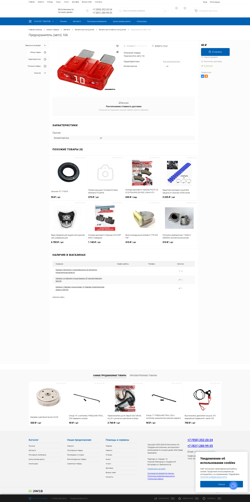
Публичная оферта (155, 479)
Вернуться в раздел (33, 45)
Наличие (37, 73)
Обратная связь (40, 498)
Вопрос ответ (87, 2)
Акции (58, 2)
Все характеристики (171, 61)
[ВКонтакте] (202, 76)
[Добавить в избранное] (117, 46)
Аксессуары (33, 464)
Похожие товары (34, 66)
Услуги (66, 2)
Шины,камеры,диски (37, 459)
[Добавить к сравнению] (117, 51)
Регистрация (215, 2)
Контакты (98, 2)
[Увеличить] (86, 67)
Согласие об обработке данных (161, 473)
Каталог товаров (42, 21)
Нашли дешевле (211, 57)
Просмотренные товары (143, 375)
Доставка (75, 2)
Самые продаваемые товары (109, 375)
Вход (205, 2)
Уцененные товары (74, 464)
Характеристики (34, 59)
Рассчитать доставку (213, 61)
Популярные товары (75, 450)
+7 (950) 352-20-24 (102, 9)
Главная (32, 2)
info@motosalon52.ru (79, 498)
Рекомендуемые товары (76, 459)
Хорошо (221, 484)
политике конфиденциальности (213, 477)
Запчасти (32, 450)
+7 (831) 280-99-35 (102, 12)
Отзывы (50, 2)
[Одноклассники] (206, 76)
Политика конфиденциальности (161, 476)
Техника (32, 446)
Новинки (70, 446)
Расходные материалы (37, 455)
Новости (41, 2)
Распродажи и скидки (75, 455)
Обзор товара (35, 52)
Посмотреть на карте (156, 469)
